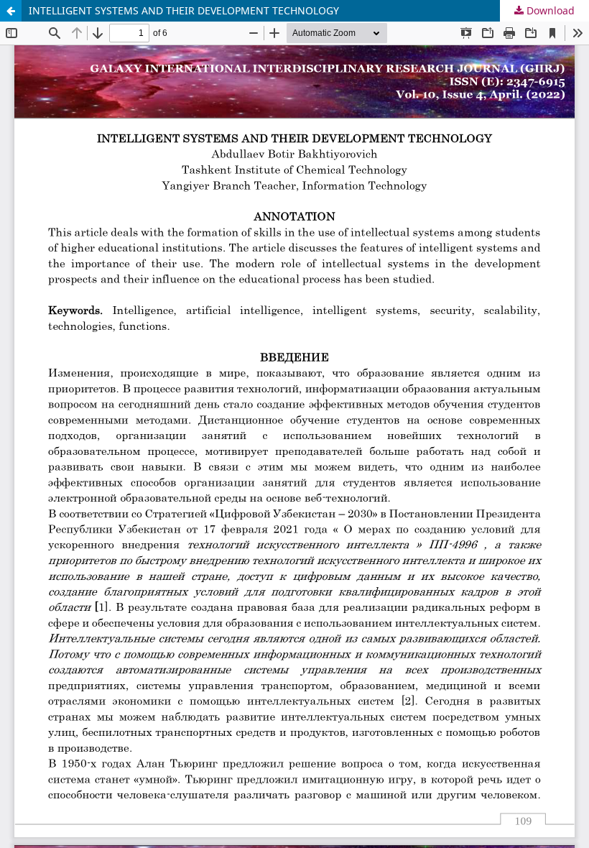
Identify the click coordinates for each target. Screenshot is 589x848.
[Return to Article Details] (11, 11)
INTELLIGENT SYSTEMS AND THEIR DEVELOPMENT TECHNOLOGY (184, 10)
